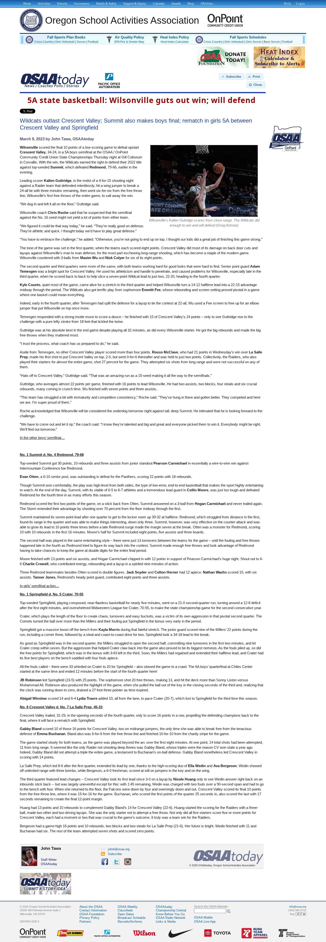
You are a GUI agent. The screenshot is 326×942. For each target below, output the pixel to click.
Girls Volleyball (64, 41)
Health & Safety (106, 3)
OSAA (164, 907)
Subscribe (115, 854)
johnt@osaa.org (119, 849)
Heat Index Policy (174, 37)
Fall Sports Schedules (248, 37)
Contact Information (93, 910)
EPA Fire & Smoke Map (129, 41)
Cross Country (43, 41)
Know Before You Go (170, 914)
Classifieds (125, 910)
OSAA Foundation (91, 914)
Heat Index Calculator (175, 41)
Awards (176, 3)
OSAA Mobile (203, 917)
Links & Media (166, 921)
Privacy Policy (89, 918)
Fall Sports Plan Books (66, 37)
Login (300, 3)
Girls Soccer (254, 41)
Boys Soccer (272, 41)
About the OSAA (91, 907)
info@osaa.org (297, 906)
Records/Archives (130, 921)
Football (93, 41)
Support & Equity (134, 3)
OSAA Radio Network (170, 918)
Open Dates (126, 914)
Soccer (81, 41)
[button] (231, 76)
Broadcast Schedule (132, 918)
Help (287, 3)
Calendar (159, 3)
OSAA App (205, 921)
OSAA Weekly (127, 907)
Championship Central (171, 910)
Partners (85, 921)
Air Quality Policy (129, 37)
